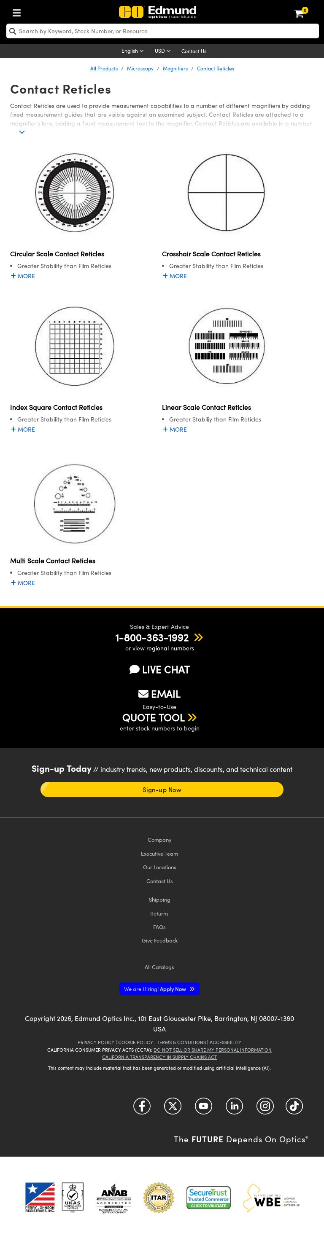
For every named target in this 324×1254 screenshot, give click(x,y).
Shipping (159, 899)
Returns (159, 913)
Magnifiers (175, 68)
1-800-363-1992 (152, 637)
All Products (104, 68)
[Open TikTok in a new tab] (294, 1109)
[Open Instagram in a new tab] (265, 1109)
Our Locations (159, 866)
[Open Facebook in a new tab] (142, 1109)
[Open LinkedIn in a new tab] (234, 1109)
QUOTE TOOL (153, 717)
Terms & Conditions (181, 1042)
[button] (152, 637)
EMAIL (166, 693)
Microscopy (140, 68)
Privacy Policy (96, 1042)
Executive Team (159, 853)
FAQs (159, 926)
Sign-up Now (162, 789)
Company (159, 839)
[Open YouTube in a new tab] (203, 1109)
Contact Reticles (215, 68)
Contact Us (193, 51)
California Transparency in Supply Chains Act (159, 1057)
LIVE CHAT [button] (166, 669)
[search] (162, 31)
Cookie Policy (135, 1042)
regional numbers (170, 648)
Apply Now (155, 988)
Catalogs (159, 966)
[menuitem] (19, 11)
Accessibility (225, 1042)
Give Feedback (160, 940)
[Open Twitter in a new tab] (172, 1109)
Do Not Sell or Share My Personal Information (213, 1050)
